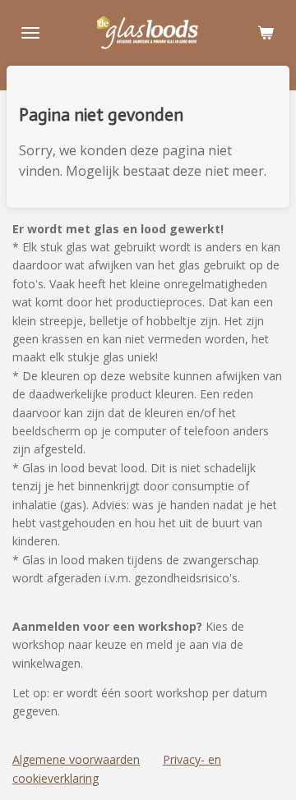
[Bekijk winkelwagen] (265, 32)
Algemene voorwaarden (76, 759)
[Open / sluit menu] (30, 32)
